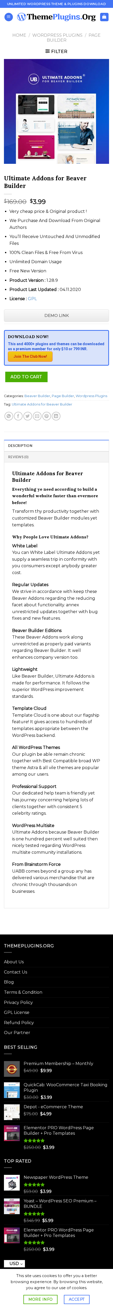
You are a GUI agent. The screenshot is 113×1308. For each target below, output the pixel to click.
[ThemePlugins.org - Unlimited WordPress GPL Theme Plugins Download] (56, 17)
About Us (14, 961)
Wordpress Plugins (57, 35)
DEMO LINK (56, 315)
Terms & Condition (23, 992)
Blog (9, 982)
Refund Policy (19, 1022)
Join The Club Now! (30, 356)
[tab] (56, 445)
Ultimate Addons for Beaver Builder (42, 404)
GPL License (16, 1012)
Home (19, 35)
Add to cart (26, 376)
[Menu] (8, 17)
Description (20, 446)
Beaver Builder (37, 396)
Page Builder (63, 396)
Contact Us (15, 972)
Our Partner (17, 1032)
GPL (32, 298)
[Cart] (104, 17)
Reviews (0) (18, 457)
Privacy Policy (18, 1002)
